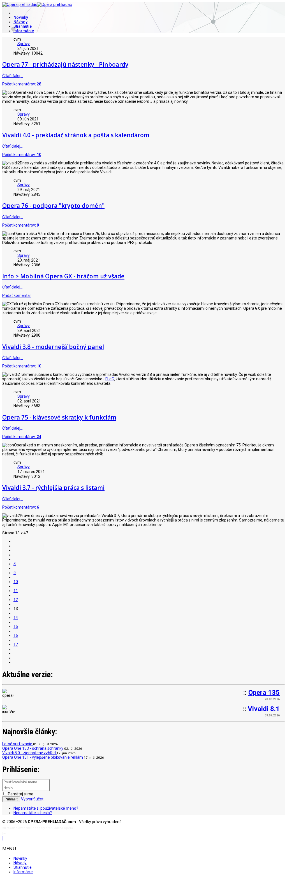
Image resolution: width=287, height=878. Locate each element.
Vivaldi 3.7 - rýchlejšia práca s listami (53, 488)
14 (15, 617)
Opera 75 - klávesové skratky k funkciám (59, 417)
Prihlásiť (11, 799)
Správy (23, 43)
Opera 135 (264, 693)
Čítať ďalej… (12, 75)
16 (15, 635)
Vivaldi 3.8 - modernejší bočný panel (53, 347)
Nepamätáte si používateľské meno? (45, 808)
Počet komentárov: (21, 84)
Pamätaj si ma (20, 794)
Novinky (20, 17)
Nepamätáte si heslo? (32, 813)
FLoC (109, 379)
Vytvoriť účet (32, 799)
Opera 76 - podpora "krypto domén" (53, 205)
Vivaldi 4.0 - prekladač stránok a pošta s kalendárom (75, 135)
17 (15, 644)
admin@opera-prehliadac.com (30, 833)
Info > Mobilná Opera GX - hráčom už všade (63, 276)
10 (15, 581)
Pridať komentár (16, 295)
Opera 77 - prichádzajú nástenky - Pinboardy (65, 64)
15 (15, 626)
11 (15, 590)
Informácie (23, 31)
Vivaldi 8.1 (264, 709)
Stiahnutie (22, 26)
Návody (20, 22)
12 (15, 599)
